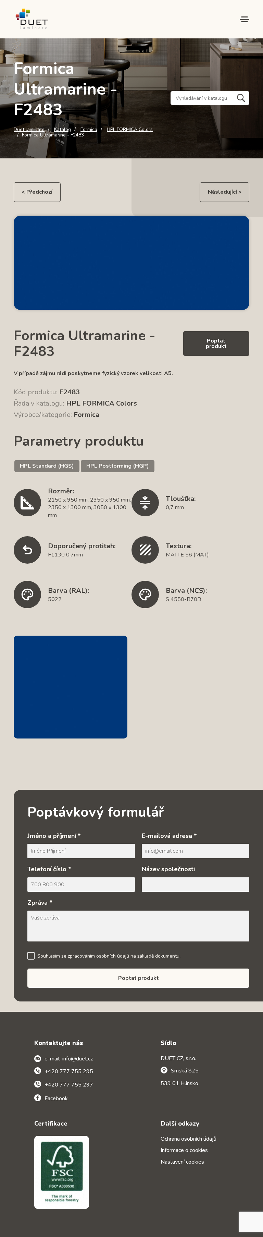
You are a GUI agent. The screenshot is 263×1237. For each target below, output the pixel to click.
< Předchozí (37, 192)
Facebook (56, 1098)
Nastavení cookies (182, 1162)
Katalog (62, 129)
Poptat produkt (216, 343)
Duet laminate (29, 129)
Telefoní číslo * (49, 869)
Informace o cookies (184, 1150)
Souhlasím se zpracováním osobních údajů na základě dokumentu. (108, 956)
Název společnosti (168, 869)
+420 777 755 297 (69, 1085)
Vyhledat (241, 98)
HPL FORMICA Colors (130, 129)
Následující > (224, 192)
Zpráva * (39, 903)
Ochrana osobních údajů (188, 1139)
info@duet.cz (77, 1059)
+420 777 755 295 (69, 1071)
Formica (88, 129)
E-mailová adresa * (169, 836)
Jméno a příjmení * (54, 836)
